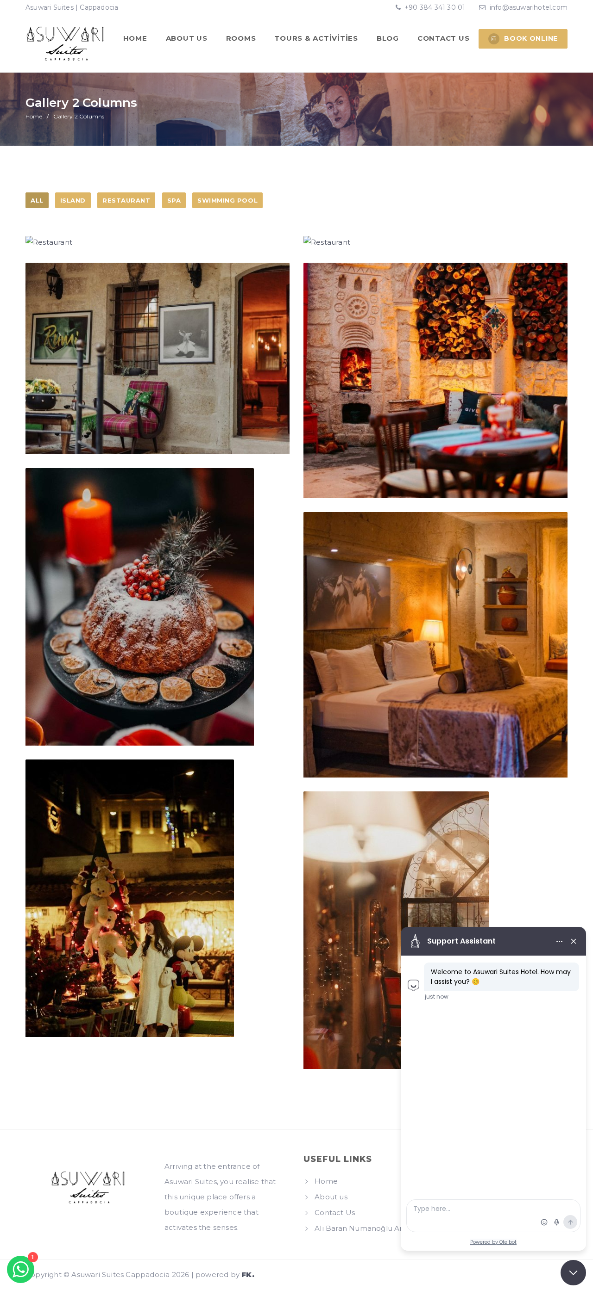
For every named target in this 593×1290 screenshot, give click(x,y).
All (37, 200)
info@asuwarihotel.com (529, 7)
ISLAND (73, 200)
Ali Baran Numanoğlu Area (363, 1228)
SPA (174, 200)
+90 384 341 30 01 (434, 7)
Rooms (241, 38)
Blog (388, 38)
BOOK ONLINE (531, 38)
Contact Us (443, 38)
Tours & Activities (316, 38)
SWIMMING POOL (227, 200)
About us (187, 38)
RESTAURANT (126, 200)
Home (135, 38)
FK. (247, 1274)
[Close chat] (573, 1272)
